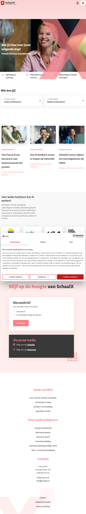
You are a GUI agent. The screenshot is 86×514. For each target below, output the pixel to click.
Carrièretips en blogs (43, 402)
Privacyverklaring (43, 506)
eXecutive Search (43, 437)
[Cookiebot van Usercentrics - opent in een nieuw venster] (74, 236)
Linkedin (31, 345)
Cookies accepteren (70, 277)
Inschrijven (20, 323)
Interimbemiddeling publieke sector (43, 446)
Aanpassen (42, 277)
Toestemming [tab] (15, 242)
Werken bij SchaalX (43, 502)
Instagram (31, 350)
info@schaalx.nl (43, 481)
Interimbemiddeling (43, 441)
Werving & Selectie (43, 432)
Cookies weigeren (15, 277)
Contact (43, 498)
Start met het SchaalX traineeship (43, 398)
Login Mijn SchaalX (43, 411)
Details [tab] (43, 242)
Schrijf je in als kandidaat (43, 407)
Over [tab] (71, 242)
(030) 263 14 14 (43, 478)
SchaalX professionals (43, 428)
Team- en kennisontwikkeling (43, 450)
